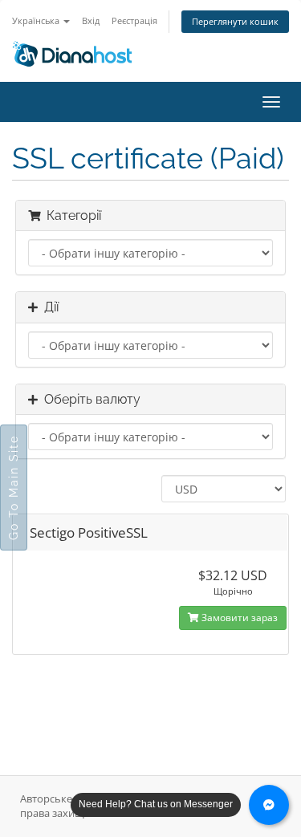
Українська (37, 20)
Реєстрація (134, 20)
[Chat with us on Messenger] (269, 805)
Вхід (91, 20)
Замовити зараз (238, 617)
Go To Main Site (13, 487)
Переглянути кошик (235, 21)
